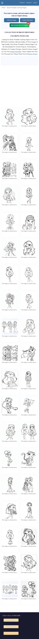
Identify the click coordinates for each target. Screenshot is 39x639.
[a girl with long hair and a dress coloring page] (10, 275)
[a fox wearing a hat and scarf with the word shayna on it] (29, 354)
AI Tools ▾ (22, 2)
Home (3, 7)
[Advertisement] (19, 86)
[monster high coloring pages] (10, 146)
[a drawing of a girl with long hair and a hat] (10, 198)
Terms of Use (11, 620)
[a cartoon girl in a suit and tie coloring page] (29, 511)
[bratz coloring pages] (10, 589)
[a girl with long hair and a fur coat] (29, 196)
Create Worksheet (27, 20)
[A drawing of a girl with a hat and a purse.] (10, 512)
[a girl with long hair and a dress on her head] (29, 301)
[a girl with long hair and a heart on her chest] (29, 275)
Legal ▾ (35, 2)
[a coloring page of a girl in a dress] (10, 379)
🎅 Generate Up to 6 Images (20, 24)
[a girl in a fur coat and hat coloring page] (10, 433)
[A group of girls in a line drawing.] (10, 566)
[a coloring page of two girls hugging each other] (29, 485)
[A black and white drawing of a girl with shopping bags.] (29, 327)
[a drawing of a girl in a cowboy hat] (10, 251)
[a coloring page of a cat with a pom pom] (29, 459)
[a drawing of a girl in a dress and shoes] (29, 405)
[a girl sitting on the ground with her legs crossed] (10, 405)
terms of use (32, 54)
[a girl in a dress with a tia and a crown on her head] (29, 539)
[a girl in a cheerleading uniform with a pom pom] (10, 459)
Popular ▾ (29, 2)
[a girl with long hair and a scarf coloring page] (29, 566)
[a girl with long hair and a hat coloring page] (29, 121)
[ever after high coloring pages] (10, 170)
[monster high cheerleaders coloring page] (29, 592)
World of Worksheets (11, 633)
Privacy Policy (11, 626)
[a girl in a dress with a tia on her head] (10, 117)
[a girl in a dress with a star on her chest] (10, 538)
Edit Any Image (11, 20)
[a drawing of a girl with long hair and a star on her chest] (29, 248)
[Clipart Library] (2, 3)
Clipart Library (7, 615)
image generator (15, 51)
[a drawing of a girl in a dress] (10, 303)
